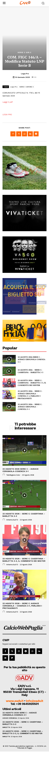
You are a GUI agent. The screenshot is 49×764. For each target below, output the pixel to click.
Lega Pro (25, 74)
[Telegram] (36, 133)
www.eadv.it (14, 701)
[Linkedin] (30, 133)
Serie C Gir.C (24, 52)
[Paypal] (12, 658)
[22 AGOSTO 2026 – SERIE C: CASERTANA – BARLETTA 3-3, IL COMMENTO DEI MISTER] (9, 382)
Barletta (6, 727)
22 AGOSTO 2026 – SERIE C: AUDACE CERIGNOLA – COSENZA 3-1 (30, 406)
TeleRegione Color (13, 475)
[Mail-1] (5, 658)
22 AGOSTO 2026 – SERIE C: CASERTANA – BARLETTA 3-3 (30, 371)
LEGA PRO (7, 114)
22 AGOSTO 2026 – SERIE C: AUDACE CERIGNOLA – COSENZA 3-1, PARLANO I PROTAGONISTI (30, 395)
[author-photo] (4, 474)
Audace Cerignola (10, 718)
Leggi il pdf (8, 102)
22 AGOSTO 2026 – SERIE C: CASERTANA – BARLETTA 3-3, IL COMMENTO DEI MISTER (32, 382)
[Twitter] (18, 133)
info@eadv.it (34, 701)
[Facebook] (12, 133)
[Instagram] (19, 651)
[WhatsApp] (24, 133)
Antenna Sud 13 (12, 520)
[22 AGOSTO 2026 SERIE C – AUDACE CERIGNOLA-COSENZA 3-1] (9, 359)
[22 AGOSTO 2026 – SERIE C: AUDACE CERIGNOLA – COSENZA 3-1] (9, 406)
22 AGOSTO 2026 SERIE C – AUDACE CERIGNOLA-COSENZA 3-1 (31, 359)
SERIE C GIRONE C (26, 87)
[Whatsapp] (32, 651)
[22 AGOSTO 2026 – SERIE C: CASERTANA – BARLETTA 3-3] (9, 371)
